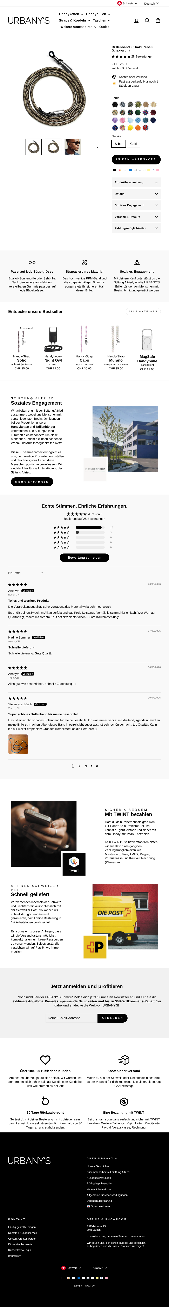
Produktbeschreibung (129, 182)
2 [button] (79, 766)
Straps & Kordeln (73, 20)
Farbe (116, 98)
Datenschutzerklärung (99, 1200)
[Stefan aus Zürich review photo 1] (18, 744)
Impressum (14, 1255)
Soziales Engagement (129, 205)
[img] (17, 584)
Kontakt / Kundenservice (22, 1232)
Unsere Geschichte (98, 1166)
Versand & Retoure (127, 216)
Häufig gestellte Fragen (22, 1227)
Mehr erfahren (32, 481)
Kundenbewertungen (99, 1177)
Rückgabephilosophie (99, 1183)
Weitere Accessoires (76, 27)
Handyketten (69, 14)
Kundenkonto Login (19, 1250)
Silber (118, 143)
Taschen (100, 20)
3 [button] (86, 766)
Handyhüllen (96, 14)
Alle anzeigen (143, 311)
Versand (133, 68)
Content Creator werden (22, 1238)
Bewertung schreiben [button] (84, 557)
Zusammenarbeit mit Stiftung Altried (108, 1172)
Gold (133, 143)
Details (116, 136)
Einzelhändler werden (20, 1244)
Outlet (104, 27)
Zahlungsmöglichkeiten (130, 228)
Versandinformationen (99, 1189)
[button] (121, 56)
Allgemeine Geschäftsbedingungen (107, 1195)
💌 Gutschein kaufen (99, 1206)
